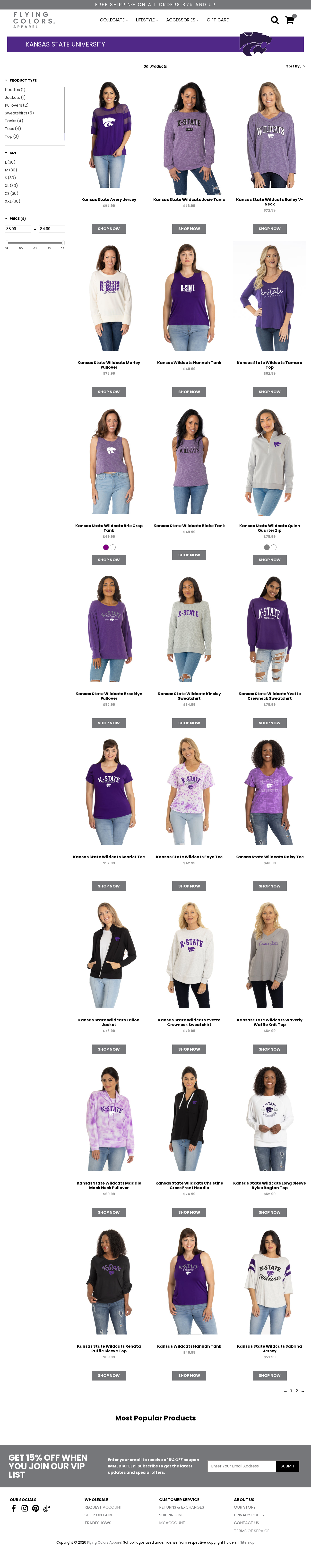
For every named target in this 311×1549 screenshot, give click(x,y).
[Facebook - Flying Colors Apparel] (14, 1508)
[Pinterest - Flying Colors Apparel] (36, 1508)
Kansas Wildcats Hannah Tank (189, 362)
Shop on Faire (99, 1515)
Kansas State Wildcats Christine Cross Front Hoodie (189, 1185)
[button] (21, 80)
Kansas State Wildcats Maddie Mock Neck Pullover (109, 1185)
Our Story (245, 1507)
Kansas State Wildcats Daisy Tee (269, 857)
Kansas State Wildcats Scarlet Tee (109, 857)
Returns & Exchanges (181, 1507)
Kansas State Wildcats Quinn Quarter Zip (269, 528)
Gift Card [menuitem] (218, 20)
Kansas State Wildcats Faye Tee (189, 857)
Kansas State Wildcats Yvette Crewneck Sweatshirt (270, 696)
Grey (266, 547)
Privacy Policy (249, 1515)
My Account (172, 1523)
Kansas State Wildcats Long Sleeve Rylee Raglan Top (269, 1185)
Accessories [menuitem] (180, 20)
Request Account (103, 1507)
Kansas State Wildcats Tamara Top (269, 365)
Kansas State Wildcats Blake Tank (189, 525)
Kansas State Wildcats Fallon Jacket (108, 1022)
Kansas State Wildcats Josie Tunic (189, 199)
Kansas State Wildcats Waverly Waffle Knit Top (269, 1022)
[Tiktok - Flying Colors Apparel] (47, 1508)
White (112, 547)
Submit (288, 1466)
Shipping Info (173, 1515)
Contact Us (246, 1523)
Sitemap (247, 1542)
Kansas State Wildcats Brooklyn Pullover (109, 696)
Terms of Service (251, 1531)
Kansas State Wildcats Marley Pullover (109, 365)
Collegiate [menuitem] (112, 20)
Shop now (109, 229)
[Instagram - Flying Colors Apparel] (25, 1508)
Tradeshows (98, 1523)
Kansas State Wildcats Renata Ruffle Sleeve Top (109, 1348)
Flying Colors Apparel (104, 1542)
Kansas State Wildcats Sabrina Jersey (269, 1348)
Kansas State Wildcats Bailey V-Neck (269, 201)
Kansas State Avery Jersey (108, 199)
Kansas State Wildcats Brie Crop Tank (109, 528)
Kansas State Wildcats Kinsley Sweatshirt (189, 696)
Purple (106, 547)
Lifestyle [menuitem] (145, 20)
